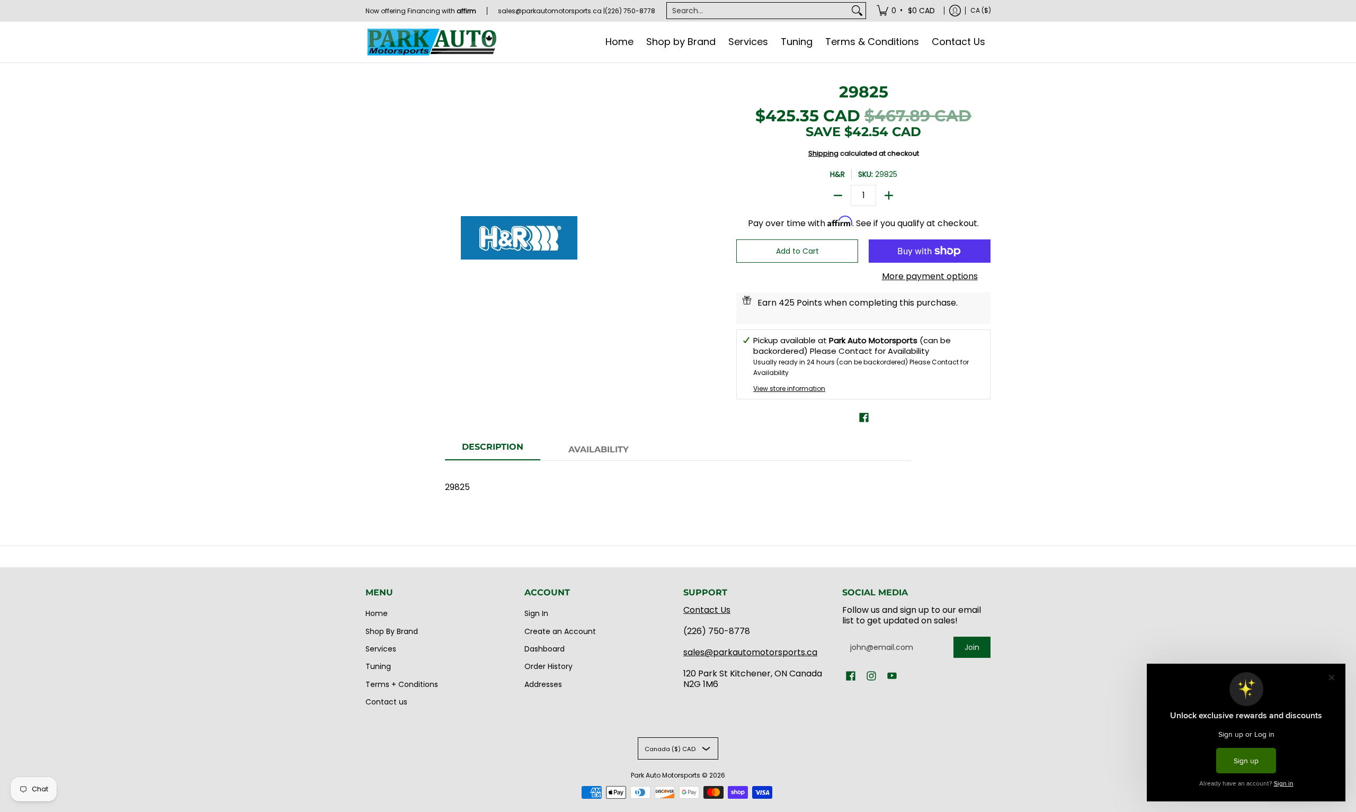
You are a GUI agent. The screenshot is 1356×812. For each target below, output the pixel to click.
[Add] (889, 195)
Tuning (378, 666)
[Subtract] (838, 195)
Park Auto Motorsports (665, 775)
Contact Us (706, 610)
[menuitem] (906, 10)
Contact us (386, 702)
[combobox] (758, 11)
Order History (548, 666)
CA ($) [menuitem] (980, 10)
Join (972, 647)
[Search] (857, 11)
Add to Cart (797, 251)
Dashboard (544, 649)
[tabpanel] (678, 481)
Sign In (536, 613)
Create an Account (560, 631)
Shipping (823, 153)
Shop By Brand (391, 631)
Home (376, 613)
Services (380, 649)
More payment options (930, 276)
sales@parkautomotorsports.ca (750, 652)
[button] (864, 417)
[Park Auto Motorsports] (431, 42)
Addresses (543, 684)
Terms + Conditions (401, 684)
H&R (837, 174)
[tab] (492, 450)
